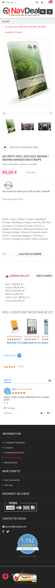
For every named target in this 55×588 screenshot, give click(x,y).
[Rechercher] (37, 2)
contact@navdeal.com (15, 526)
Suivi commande (12, 480)
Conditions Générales (14, 442)
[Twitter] (7, 531)
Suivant (51, 113)
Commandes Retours (14, 452)
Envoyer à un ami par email (24, 147)
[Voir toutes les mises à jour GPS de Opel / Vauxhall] (8, 184)
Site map (8, 485)
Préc (4, 113)
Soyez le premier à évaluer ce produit (19, 164)
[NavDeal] (26, 12)
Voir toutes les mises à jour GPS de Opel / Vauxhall (26, 191)
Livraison (8, 447)
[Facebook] (3, 531)
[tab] (7, 381)
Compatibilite (19, 276)
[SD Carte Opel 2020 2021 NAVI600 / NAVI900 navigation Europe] (10, 126)
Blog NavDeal (10, 462)
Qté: (4, 253)
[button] (11, 407)
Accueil (5, 21)
